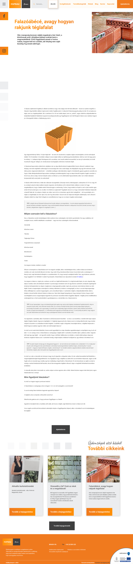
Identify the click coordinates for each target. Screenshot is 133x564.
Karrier (102, 4)
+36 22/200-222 (71, 544)
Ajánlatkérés (125, 4)
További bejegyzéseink (62, 526)
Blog (96, 4)
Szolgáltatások (65, 4)
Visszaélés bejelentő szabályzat (58, 551)
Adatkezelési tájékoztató (56, 549)
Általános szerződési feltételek (76, 549)
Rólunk (90, 4)
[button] (4, 4)
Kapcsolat (110, 4)
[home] (19, 4)
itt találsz (80, 277)
